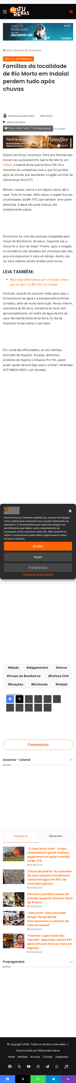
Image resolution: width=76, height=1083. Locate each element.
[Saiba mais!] (38, 223)
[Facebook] (10, 699)
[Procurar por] (71, 13)
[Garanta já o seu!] (38, 142)
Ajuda (14, 667)
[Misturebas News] (19, 11)
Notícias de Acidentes (27, 50)
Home (11, 1056)
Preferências (38, 567)
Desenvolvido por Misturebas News (38, 1050)
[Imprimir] (47, 708)
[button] (70, 511)
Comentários (38, 745)
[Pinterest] (47, 699)
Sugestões (61, 1056)
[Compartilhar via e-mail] (38, 708)
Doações (16, 684)
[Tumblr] (38, 699)
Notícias (22, 1056)
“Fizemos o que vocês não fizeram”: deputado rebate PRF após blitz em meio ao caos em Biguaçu (49, 942)
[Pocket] (29, 708)
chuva (62, 667)
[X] (19, 699)
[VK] (10, 708)
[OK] (19, 708)
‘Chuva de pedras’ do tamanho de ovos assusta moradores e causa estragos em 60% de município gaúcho (49, 877)
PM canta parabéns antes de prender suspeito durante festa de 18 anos (50, 898)
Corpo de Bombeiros (25, 676)
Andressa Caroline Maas (21, 115)
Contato (48, 1056)
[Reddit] (57, 699)
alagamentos (38, 667)
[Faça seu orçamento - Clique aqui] (38, 337)
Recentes (55, 836)
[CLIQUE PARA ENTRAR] (38, 726)
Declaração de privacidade (38, 574)
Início (8, 50)
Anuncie (35, 1056)
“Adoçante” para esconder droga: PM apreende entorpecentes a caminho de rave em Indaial (48, 919)
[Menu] (5, 13)
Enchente (40, 684)
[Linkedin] (29, 699)
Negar (38, 557)
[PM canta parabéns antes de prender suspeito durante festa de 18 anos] (13, 899)
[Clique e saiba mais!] (38, 31)
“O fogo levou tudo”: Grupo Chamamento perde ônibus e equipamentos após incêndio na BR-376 (48, 855)
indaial (62, 684)
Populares (21, 836)
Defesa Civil (59, 676)
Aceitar (38, 546)
